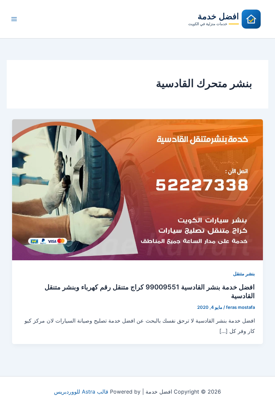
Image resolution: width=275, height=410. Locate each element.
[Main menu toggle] (14, 19)
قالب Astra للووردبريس (81, 391)
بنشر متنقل (244, 273)
